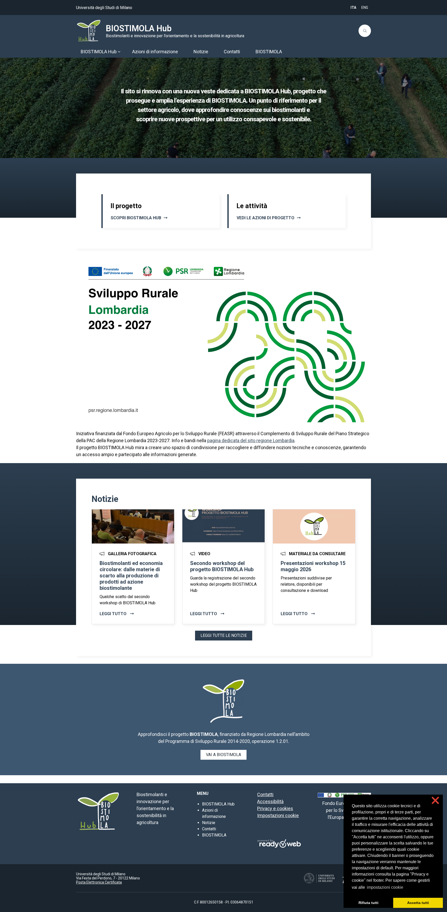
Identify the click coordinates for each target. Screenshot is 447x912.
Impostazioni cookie (278, 815)
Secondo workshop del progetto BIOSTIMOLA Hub (222, 566)
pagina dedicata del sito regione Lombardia (250, 440)
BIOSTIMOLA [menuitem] (269, 51)
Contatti (209, 828)
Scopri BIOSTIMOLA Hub (136, 217)
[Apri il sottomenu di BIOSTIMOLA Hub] (119, 51)
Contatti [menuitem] (232, 51)
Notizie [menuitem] (200, 51)
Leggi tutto (114, 613)
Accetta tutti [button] (418, 903)
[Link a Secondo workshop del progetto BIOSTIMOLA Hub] (223, 526)
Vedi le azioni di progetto (265, 217)
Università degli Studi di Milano (104, 7)
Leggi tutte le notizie (223, 635)
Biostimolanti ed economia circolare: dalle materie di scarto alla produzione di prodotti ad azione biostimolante (131, 575)
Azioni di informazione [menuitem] (155, 51)
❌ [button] (435, 800)
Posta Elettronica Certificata (99, 882)
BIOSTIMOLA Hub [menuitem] (99, 51)
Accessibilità (270, 801)
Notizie (208, 822)
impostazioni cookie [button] (385, 887)
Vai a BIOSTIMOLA (223, 754)
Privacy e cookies (275, 808)
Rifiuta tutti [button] (368, 903)
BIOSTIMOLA (214, 835)
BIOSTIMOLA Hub (139, 28)
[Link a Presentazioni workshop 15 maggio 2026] (314, 526)
